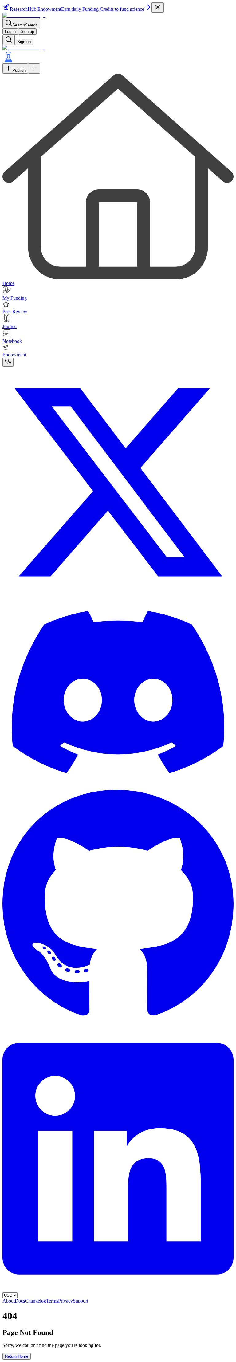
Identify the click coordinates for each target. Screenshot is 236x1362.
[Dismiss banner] (157, 7)
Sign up (27, 31)
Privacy (65, 1300)
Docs (20, 1300)
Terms (52, 1300)
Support (80, 1300)
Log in (10, 31)
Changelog (35, 1300)
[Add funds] (8, 362)
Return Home (16, 1356)
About (8, 1300)
